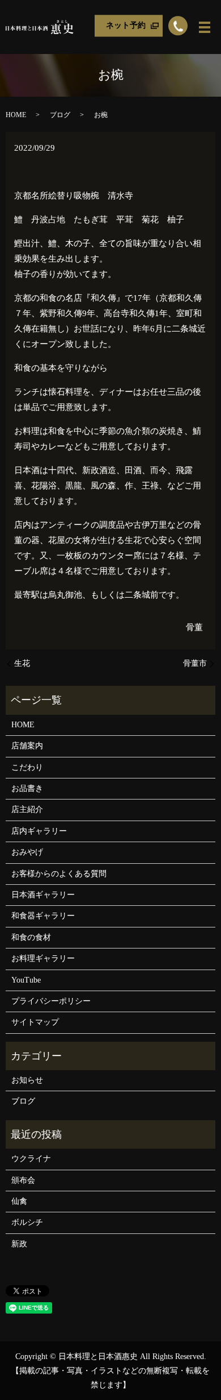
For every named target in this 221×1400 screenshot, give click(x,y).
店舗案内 (27, 746)
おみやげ (27, 852)
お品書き (27, 788)
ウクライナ (31, 1158)
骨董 (194, 627)
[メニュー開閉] (204, 27)
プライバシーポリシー (51, 1001)
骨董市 (195, 663)
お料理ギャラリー (43, 958)
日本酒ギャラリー (43, 894)
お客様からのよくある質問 (59, 873)
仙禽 (19, 1201)
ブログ (60, 115)
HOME (16, 115)
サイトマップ (35, 1022)
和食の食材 (31, 937)
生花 (22, 663)
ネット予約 (126, 25)
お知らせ (27, 1080)
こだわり (27, 767)
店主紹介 (27, 809)
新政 (19, 1244)
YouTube (26, 980)
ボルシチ (27, 1222)
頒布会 (23, 1180)
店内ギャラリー (39, 831)
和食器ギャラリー (43, 916)
